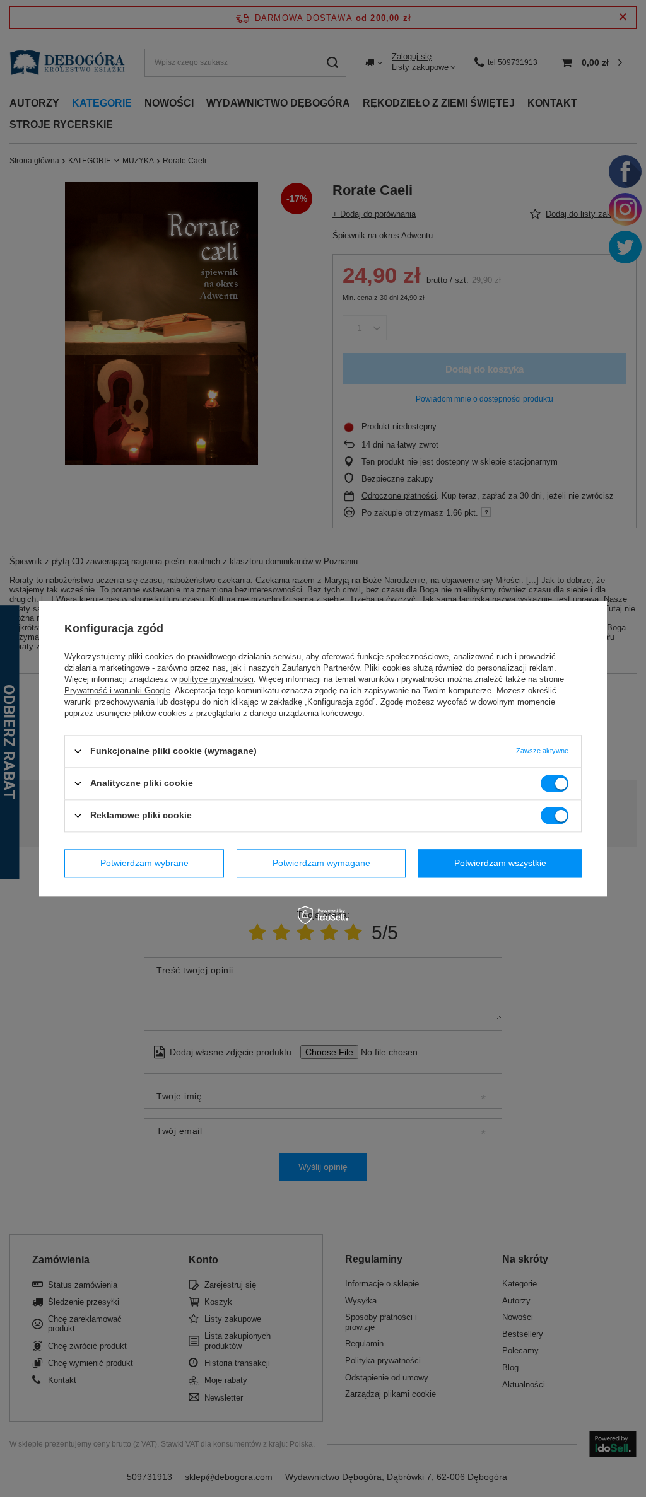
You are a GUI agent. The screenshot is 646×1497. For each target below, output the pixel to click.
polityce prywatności (216, 679)
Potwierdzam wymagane (321, 863)
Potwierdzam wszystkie (500, 863)
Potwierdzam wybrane (144, 863)
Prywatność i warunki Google (117, 690)
